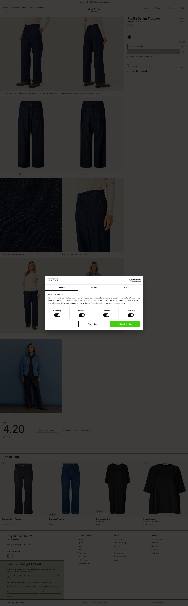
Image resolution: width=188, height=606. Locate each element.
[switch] (82, 315)
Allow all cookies (125, 324)
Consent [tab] (61, 287)
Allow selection (93, 324)
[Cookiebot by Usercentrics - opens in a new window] (131, 280)
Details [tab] (94, 287)
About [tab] (126, 287)
